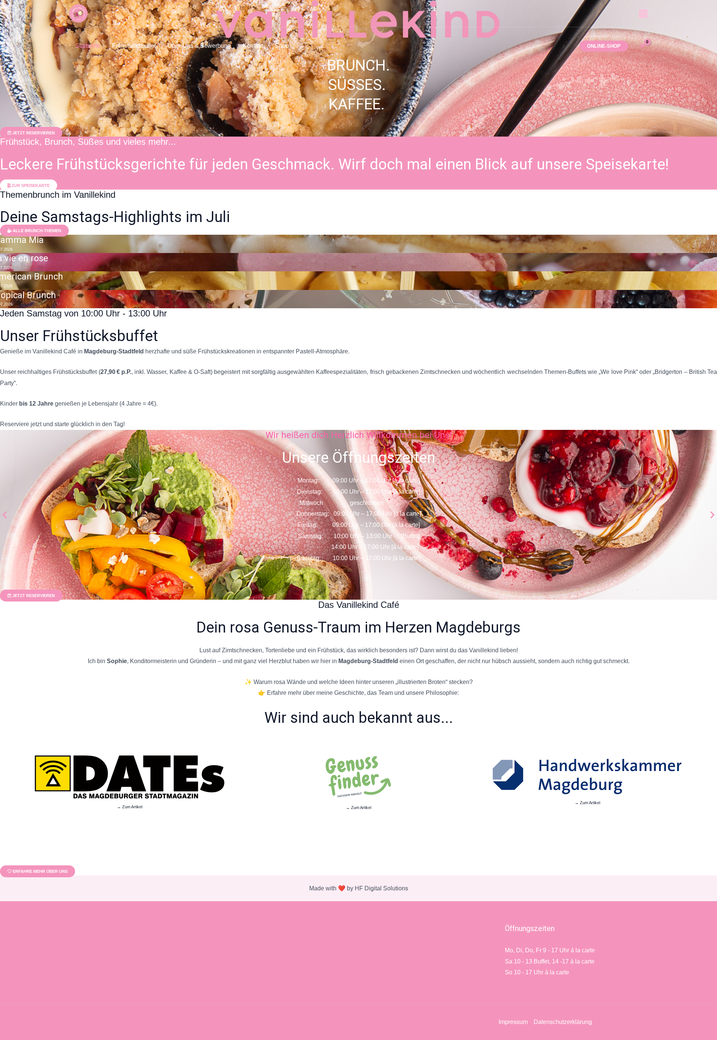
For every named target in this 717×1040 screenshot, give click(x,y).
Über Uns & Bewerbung (199, 46)
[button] (604, 46)
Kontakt (253, 46)
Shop (282, 46)
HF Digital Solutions (381, 888)
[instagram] (643, 13)
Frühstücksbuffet (134, 46)
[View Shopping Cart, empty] (642, 45)
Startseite (87, 46)
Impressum (513, 1022)
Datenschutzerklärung (563, 1022)
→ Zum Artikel (129, 807)
